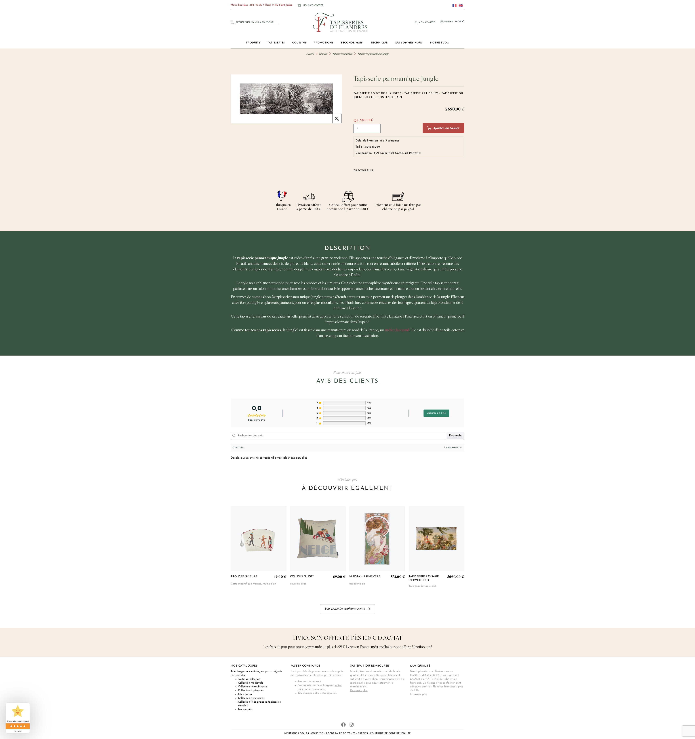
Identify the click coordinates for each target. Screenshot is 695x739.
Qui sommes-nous (409, 42)
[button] (337, 118)
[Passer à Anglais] (460, 5)
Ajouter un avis (436, 413)
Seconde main (352, 42)
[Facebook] (343, 725)
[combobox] (257, 22)
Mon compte (426, 22)
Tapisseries (276, 42)
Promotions (324, 42)
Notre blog (439, 42)
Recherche (455, 435)
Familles (323, 53)
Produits (253, 42)
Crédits (363, 733)
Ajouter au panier (446, 128)
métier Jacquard (397, 329)
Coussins (299, 42)
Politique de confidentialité (390, 733)
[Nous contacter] (299, 5)
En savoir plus (358, 690)
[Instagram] (352, 725)
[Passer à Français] (453, 5)
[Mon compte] (416, 22)
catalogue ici (328, 693)
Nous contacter (313, 5)
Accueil (310, 53)
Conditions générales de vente (333, 733)
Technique (379, 42)
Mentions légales (296, 733)
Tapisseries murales (342, 53)
